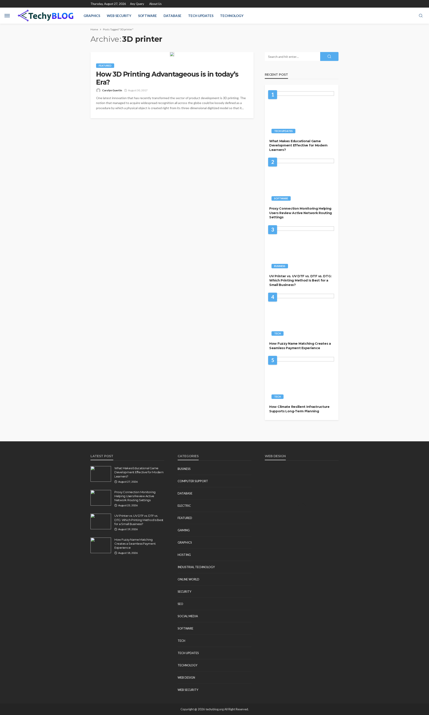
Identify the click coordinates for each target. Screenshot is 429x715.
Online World (188, 579)
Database (172, 16)
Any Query (137, 4)
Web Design (186, 677)
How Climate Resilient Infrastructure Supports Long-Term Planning (299, 409)
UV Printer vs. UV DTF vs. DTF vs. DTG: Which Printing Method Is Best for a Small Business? (300, 280)
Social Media (188, 616)
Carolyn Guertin (112, 90)
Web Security (119, 16)
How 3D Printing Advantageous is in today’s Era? (167, 78)
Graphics (92, 16)
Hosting (184, 555)
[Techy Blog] (46, 16)
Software (147, 16)
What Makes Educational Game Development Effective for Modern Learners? (298, 145)
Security (184, 591)
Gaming (184, 530)
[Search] (421, 16)
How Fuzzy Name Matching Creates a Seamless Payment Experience (300, 346)
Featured (105, 65)
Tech (277, 333)
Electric (184, 505)
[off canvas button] (7, 16)
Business (279, 266)
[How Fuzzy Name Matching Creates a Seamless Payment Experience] (301, 316)
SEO (180, 604)
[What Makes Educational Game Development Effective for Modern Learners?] (301, 113)
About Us (155, 4)
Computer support (193, 481)
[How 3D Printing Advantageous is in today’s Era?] (172, 54)
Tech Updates (200, 16)
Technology (232, 16)
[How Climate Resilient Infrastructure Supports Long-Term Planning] (301, 379)
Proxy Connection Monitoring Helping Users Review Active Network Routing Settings (300, 212)
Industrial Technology (196, 567)
